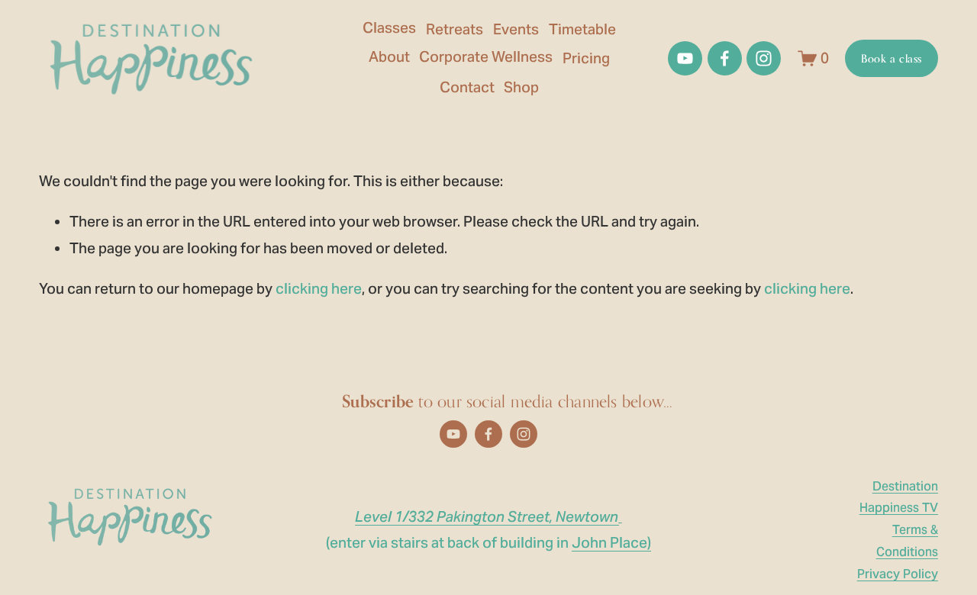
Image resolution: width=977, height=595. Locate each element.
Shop (521, 87)
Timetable (582, 29)
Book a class (891, 58)
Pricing (586, 58)
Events (516, 29)
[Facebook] (725, 58)
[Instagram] (763, 58)
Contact (467, 87)
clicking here (319, 288)
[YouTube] (685, 58)
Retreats (454, 29)
